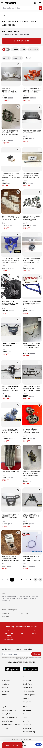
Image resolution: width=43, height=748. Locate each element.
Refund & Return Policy (10, 717)
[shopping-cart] (40, 3)
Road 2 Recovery (29, 732)
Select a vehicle (21, 41)
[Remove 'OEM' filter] (9, 58)
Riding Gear (5, 616)
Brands (4, 695)
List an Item (27, 680)
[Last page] (40, 580)
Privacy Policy (7, 714)
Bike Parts (5, 684)
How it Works (27, 684)
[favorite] (18, 64)
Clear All (28, 58)
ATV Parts (25, 613)
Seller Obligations (29, 695)
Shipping (26, 698)
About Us (26, 721)
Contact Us (27, 724)
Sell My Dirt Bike (28, 691)
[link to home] (10, 3)
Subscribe (36, 654)
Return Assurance (8, 721)
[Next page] (35, 580)
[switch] (8, 49)
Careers (25, 717)
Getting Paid (27, 687)
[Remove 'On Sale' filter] (21, 58)
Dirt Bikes (5, 691)
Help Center (27, 710)
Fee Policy (5, 728)
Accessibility (27, 728)
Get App (38, 744)
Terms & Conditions (9, 710)
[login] (34, 3)
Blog (24, 714)
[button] (12, 745)
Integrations (27, 702)
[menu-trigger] (2, 3)
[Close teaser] (23, 742)
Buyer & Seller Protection (11, 724)
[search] (40, 8)
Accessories (5, 613)
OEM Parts (5, 687)
